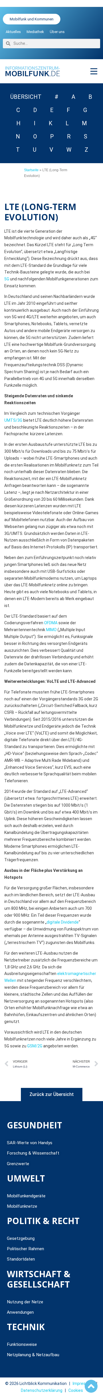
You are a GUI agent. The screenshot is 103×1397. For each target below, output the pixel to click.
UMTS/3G (13, 420)
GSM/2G (34, 1046)
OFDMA (51, 623)
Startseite (31, 170)
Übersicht (25, 96)
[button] (93, 71)
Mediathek (35, 32)
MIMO (51, 629)
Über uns (57, 32)
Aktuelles (13, 32)
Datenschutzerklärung (41, 1390)
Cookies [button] (75, 1390)
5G (6, 279)
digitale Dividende (63, 922)
